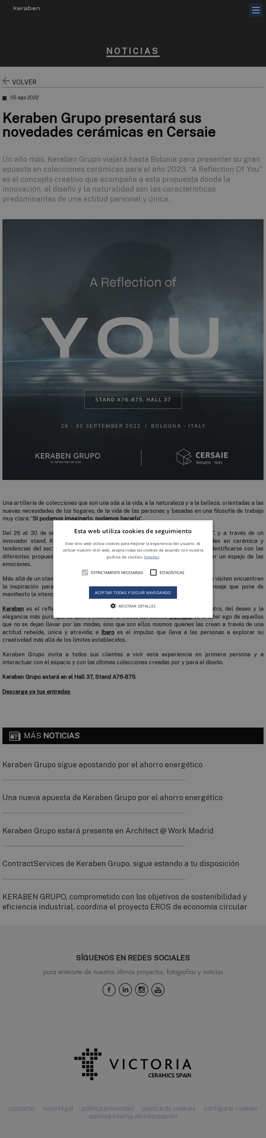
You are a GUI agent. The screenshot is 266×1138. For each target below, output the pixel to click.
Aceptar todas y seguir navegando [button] (133, 592)
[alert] (133, 569)
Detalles (151, 556)
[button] (133, 569)
